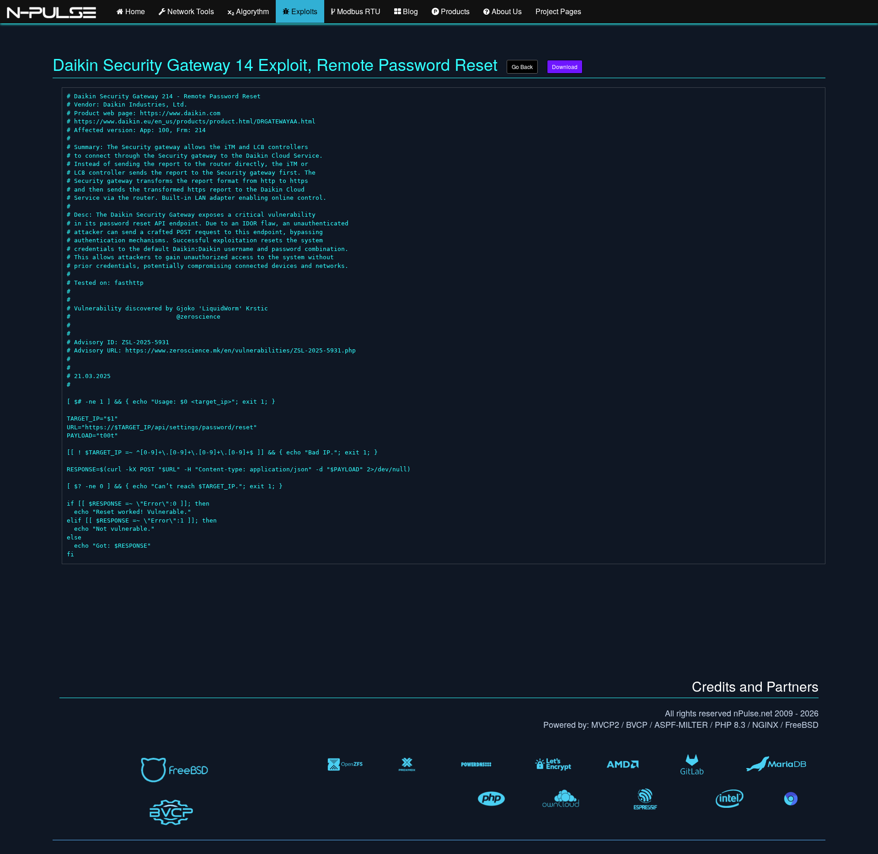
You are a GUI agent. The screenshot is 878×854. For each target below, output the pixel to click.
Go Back (522, 66)
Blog (409, 11)
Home (134, 11)
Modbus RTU (357, 11)
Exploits (303, 11)
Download (565, 66)
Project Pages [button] (558, 11)
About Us (506, 11)
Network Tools (190, 11)
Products (454, 11)
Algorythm (251, 11)
